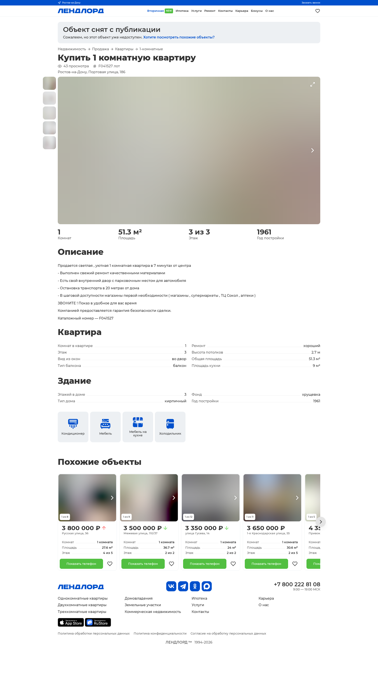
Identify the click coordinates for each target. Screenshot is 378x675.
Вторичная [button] (159, 10)
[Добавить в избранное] (110, 564)
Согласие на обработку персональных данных (228, 633)
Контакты (200, 612)
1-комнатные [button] (151, 49)
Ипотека (199, 598)
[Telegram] (183, 586)
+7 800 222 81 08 (297, 584)
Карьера (266, 598)
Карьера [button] (241, 10)
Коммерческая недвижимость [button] (153, 612)
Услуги (198, 605)
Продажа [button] (100, 49)
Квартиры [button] (124, 49)
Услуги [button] (196, 10)
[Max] (207, 586)
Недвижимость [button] (72, 49)
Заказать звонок (311, 2)
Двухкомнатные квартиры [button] (82, 605)
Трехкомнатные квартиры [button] (82, 612)
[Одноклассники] (195, 586)
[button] (49, 83)
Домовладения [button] (139, 598)
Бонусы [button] (257, 10)
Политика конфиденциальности (160, 633)
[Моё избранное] (317, 10)
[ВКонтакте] (171, 586)
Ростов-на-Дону (71, 2)
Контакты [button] (225, 10)
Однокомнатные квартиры (83, 598)
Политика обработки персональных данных (94, 633)
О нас (264, 605)
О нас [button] (269, 10)
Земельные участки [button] (143, 605)
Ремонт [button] (209, 10)
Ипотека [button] (182, 10)
